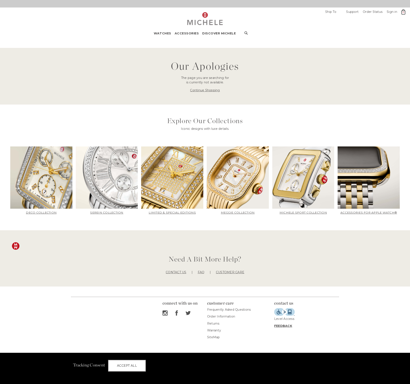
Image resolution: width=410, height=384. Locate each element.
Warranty (214, 330)
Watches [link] (162, 33)
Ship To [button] (332, 12)
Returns (213, 323)
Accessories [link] (187, 33)
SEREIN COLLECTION (106, 212)
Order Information (221, 316)
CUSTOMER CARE (230, 272)
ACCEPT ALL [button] (127, 366)
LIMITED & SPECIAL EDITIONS (172, 212)
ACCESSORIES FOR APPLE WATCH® (368, 212)
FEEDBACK (283, 326)
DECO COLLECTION (41, 212)
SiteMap (213, 337)
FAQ (201, 272)
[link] (41, 180)
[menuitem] (164, 34)
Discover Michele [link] (219, 33)
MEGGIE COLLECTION (238, 212)
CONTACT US (176, 272)
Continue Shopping (205, 90)
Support (352, 12)
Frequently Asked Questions (229, 310)
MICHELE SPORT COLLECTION (303, 212)
